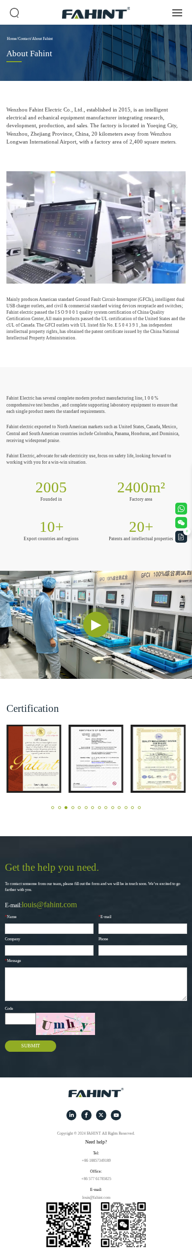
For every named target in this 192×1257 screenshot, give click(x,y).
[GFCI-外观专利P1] (33, 759)
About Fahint (42, 39)
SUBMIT (30, 1045)
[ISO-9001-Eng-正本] (158, 759)
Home (12, 39)
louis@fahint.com (49, 904)
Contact (24, 39)
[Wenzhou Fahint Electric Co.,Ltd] (96, 1092)
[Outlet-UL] (95, 759)
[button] (52, 807)
